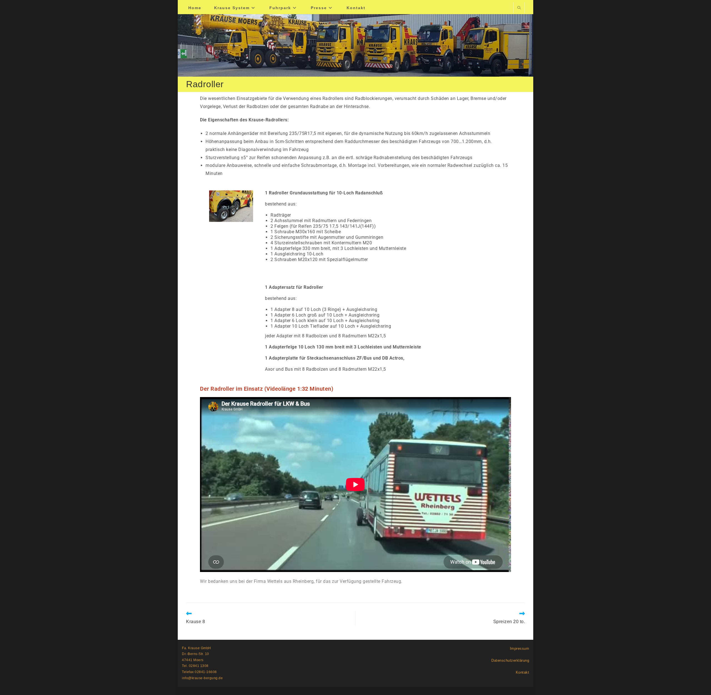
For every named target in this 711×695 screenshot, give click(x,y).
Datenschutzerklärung (510, 660)
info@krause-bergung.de (202, 678)
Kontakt (522, 672)
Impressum (519, 648)
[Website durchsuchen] (519, 8)
